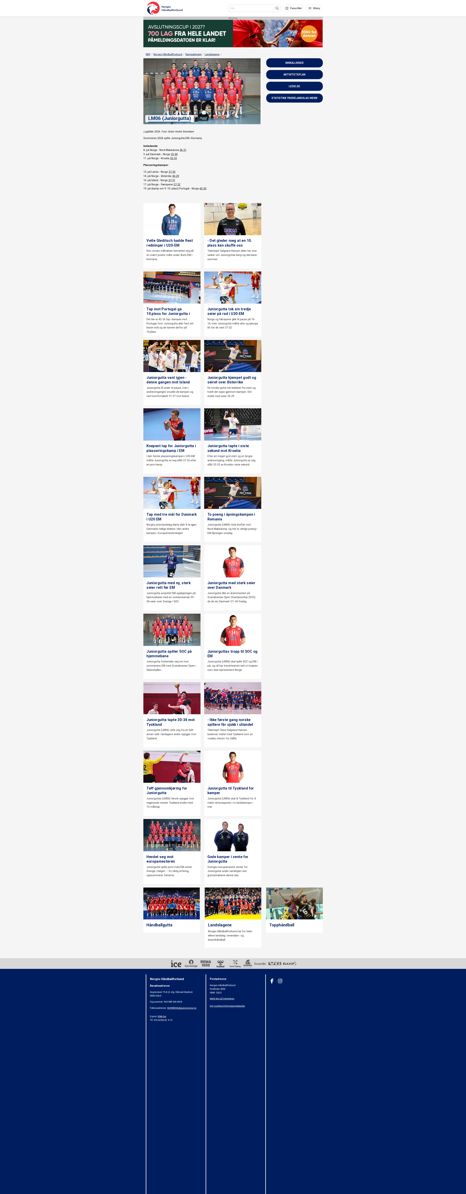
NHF (148, 54)
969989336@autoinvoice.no (181, 1008)
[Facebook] (272, 981)
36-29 (175, 176)
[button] (277, 8)
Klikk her (162, 1016)
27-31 (171, 180)
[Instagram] (280, 981)
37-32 (177, 184)
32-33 (173, 158)
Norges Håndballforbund (167, 54)
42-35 (203, 188)
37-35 (172, 171)
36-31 (183, 150)
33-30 (174, 154)
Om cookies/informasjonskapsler (227, 1006)
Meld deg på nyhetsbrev (222, 998)
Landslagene (212, 54)
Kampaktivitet (193, 54)
